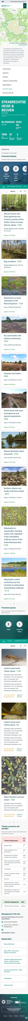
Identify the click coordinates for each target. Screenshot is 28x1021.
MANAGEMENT (7, 85)
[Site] (9, 6)
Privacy (10, 1016)
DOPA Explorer (8, 978)
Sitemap (16, 1016)
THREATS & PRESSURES (10, 81)
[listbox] (18, 1)
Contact (5, 1016)
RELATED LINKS (7, 89)
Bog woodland (13, 261)
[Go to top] (26, 1017)
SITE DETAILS (7, 69)
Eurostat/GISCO (23, 45)
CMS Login (22, 1016)
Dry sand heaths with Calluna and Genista (13, 338)
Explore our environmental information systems (14, 1009)
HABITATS (6, 73)
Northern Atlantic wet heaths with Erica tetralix (14, 491)
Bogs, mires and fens (14, 186)
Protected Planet (8, 985)
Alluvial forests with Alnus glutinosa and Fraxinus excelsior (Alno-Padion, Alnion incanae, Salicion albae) (14, 219)
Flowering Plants (20, 641)
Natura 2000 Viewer (9, 944)
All (4, 186)
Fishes (9, 641)
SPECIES (5, 77)
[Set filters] (25, 191)
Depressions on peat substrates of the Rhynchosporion (13, 301)
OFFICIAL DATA (7, 93)
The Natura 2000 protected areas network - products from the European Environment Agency (13, 961)
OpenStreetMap (15, 43)
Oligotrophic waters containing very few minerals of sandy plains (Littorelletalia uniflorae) (14, 585)
